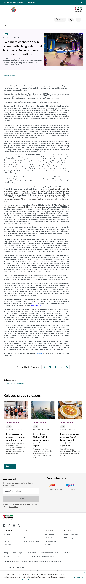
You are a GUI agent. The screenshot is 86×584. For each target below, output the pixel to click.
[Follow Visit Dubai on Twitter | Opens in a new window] (19, 525)
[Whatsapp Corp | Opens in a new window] (43, 367)
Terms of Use (13, 507)
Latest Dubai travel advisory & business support (20, 2)
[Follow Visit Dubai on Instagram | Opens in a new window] (14, 525)
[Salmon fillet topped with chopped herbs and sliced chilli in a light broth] (70, 410)
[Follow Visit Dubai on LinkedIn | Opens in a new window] (4, 525)
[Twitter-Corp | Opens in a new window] (61, 367)
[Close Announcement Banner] (81, 2)
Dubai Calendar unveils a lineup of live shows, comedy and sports (15, 437)
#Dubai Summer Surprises (14, 383)
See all (8, 466)
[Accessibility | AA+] (71, 20)
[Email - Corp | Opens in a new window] (67, 367)
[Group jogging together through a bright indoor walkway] (16, 410)
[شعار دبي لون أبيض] (8, 518)
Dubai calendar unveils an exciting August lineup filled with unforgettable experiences (69, 440)
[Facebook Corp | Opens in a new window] (55, 367)
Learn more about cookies (22, 579)
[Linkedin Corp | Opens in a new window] (49, 367)
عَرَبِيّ (78, 19)
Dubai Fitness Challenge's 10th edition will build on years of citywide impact (41, 440)
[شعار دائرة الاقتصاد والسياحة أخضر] (78, 9)
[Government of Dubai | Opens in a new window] (10, 9)
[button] (78, 577)
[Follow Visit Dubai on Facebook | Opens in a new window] (9, 525)
